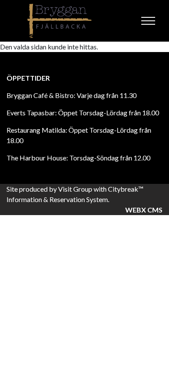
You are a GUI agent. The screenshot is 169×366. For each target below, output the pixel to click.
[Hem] (60, 20)
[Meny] (148, 21)
